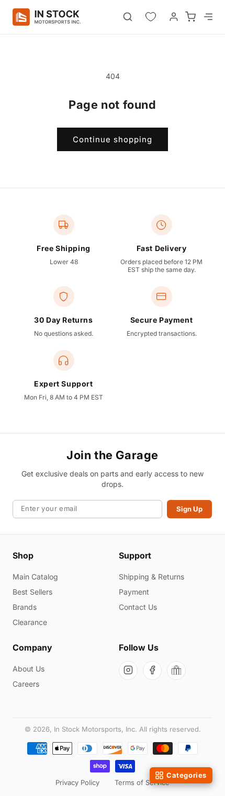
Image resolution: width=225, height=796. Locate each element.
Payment (134, 591)
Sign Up (189, 509)
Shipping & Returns (151, 576)
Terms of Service (142, 782)
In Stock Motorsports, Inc (94, 729)
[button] (207, 17)
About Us (28, 668)
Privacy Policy (77, 782)
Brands (25, 606)
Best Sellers (32, 591)
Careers (26, 683)
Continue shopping (112, 139)
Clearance (30, 622)
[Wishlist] (150, 17)
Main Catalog (35, 576)
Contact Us (138, 606)
